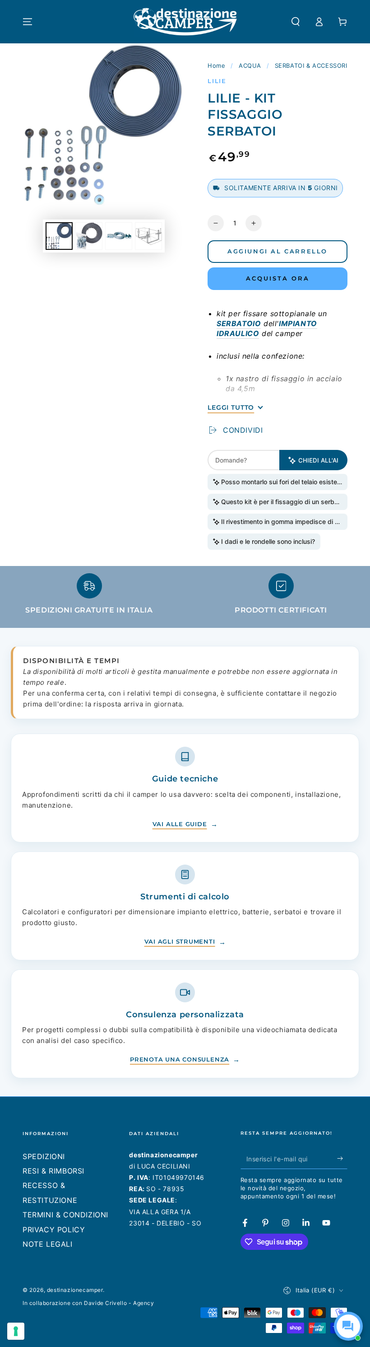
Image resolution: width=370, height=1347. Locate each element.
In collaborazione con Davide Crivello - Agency (88, 1303)
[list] (185, 597)
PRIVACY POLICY (54, 1229)
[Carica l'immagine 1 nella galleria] (59, 236)
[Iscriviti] (342, 1159)
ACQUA (250, 65)
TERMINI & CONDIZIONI (65, 1214)
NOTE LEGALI (48, 1244)
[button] (295, 22)
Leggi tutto (231, 407)
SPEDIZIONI (44, 1156)
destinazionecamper (75, 1289)
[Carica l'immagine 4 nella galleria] (148, 236)
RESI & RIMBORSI (53, 1170)
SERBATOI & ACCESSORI (311, 65)
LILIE (217, 80)
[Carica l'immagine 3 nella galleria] (118, 236)
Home (216, 65)
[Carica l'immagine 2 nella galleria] (88, 236)
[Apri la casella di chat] (348, 1326)
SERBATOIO (239, 323)
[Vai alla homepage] (185, 22)
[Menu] (27, 22)
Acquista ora (278, 278)
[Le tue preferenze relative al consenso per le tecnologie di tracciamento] (15, 1331)
